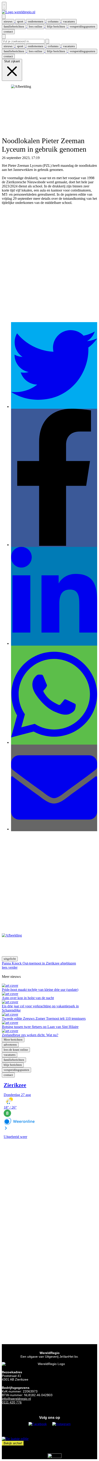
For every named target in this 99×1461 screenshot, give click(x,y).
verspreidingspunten (16, 1070)
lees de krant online (16, 1049)
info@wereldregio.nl (16, 1399)
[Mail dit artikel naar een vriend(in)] (54, 829)
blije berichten (13, 1064)
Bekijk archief (13, 1443)
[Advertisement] (49, 267)
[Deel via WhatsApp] (54, 742)
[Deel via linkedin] (54, 643)
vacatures (9, 1054)
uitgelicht (10, 958)
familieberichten (14, 1059)
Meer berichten (13, 1039)
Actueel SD (48, 158)
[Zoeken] (47, 41)
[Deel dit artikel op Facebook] (54, 545)
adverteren (10, 1044)
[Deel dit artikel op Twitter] (54, 406)
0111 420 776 (12, 1402)
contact (8, 1075)
